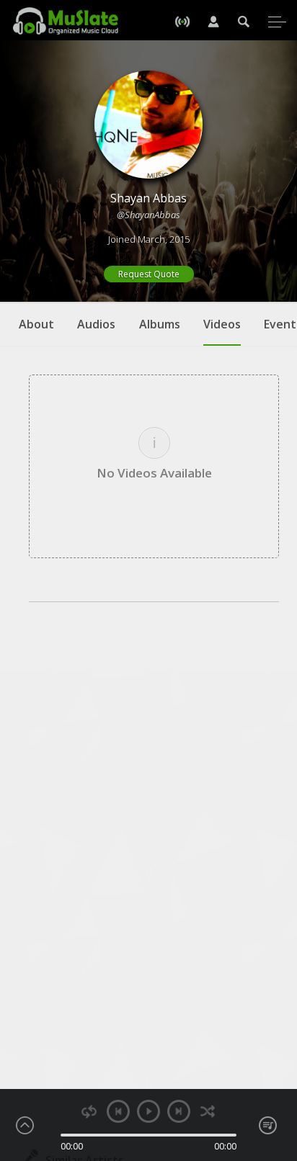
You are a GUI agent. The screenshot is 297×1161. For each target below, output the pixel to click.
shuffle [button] (208, 1112)
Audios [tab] (96, 324)
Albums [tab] (159, 324)
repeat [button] (89, 1112)
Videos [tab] (222, 324)
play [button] (148, 1111)
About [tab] (36, 324)
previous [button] (118, 1111)
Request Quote (148, 274)
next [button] (178, 1111)
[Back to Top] (275, 1067)
